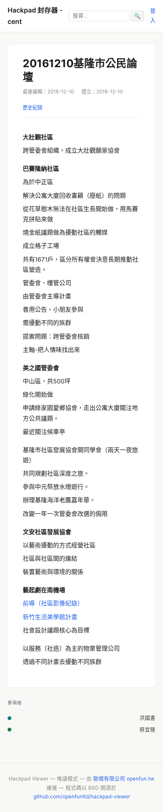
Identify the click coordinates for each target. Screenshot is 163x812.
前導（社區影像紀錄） (53, 603)
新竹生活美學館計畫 (50, 617)
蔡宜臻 (147, 730)
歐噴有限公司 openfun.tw (123, 779)
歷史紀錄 (32, 107)
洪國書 (147, 718)
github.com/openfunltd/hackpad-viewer (81, 796)
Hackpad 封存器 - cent (35, 15)
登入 (152, 15)
